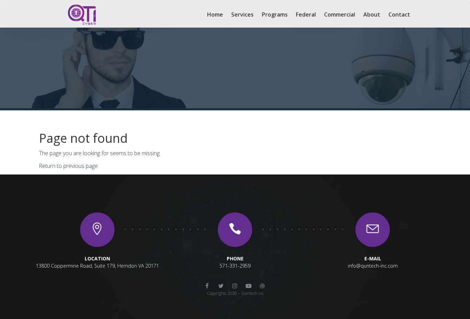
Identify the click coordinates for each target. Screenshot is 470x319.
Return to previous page (68, 166)
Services (242, 14)
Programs (275, 14)
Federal (306, 14)
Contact (399, 14)
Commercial (339, 14)
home (215, 14)
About (371, 14)
